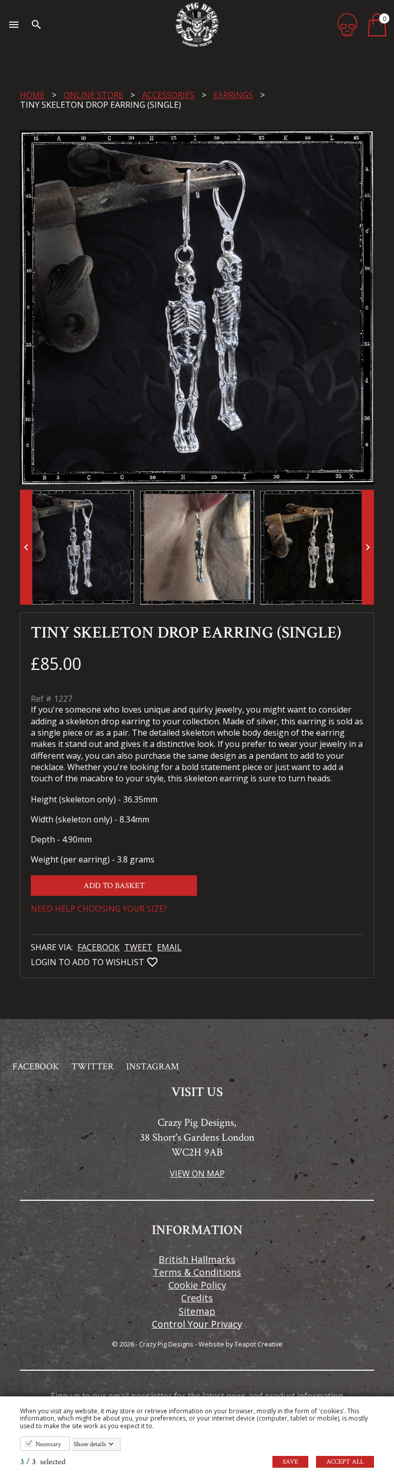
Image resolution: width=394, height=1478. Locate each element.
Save (290, 1461)
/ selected (43, 1461)
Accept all (345, 1461)
